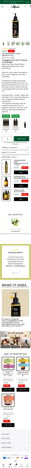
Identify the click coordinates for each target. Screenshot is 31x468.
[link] (15, 48)
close (28, 2)
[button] (3, 43)
